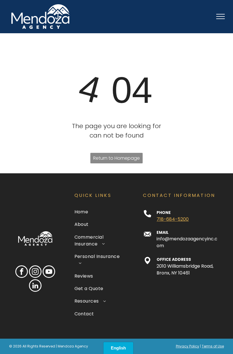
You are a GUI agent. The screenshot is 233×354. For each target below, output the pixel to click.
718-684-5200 (173, 219)
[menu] (220, 16)
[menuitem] (100, 212)
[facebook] (21, 272)
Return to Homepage (116, 158)
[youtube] (49, 272)
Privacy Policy (187, 346)
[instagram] (35, 272)
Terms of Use (213, 346)
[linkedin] (35, 286)
